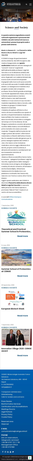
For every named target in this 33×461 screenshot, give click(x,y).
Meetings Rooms (8, 409)
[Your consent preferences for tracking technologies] (30, 458)
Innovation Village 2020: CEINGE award (16, 349)
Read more (22, 236)
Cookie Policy (6, 417)
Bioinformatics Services (11, 404)
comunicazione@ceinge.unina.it (14, 431)
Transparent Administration (11, 392)
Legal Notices (6, 412)
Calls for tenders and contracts (12, 397)
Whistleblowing (6, 394)
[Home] (11, 4)
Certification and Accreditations (14, 406)
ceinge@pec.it (6, 387)
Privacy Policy (6, 414)
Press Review (6, 401)
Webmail (5, 424)
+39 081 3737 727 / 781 (10, 442)
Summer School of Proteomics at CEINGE (16, 270)
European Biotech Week (12, 309)
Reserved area (7, 421)
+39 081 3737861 (7, 447)
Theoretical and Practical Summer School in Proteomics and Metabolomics (15, 230)
